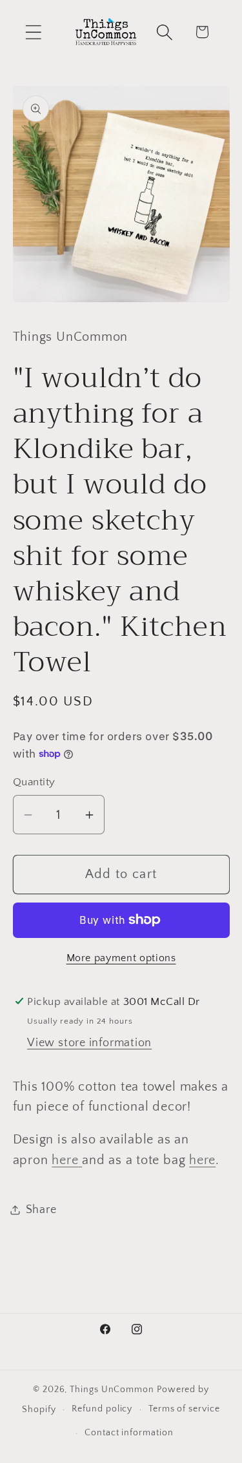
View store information (89, 1043)
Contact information (129, 1433)
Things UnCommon (112, 1389)
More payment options (121, 958)
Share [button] (41, 1209)
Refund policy (102, 1409)
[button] (33, 32)
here (65, 1160)
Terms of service (184, 1409)
